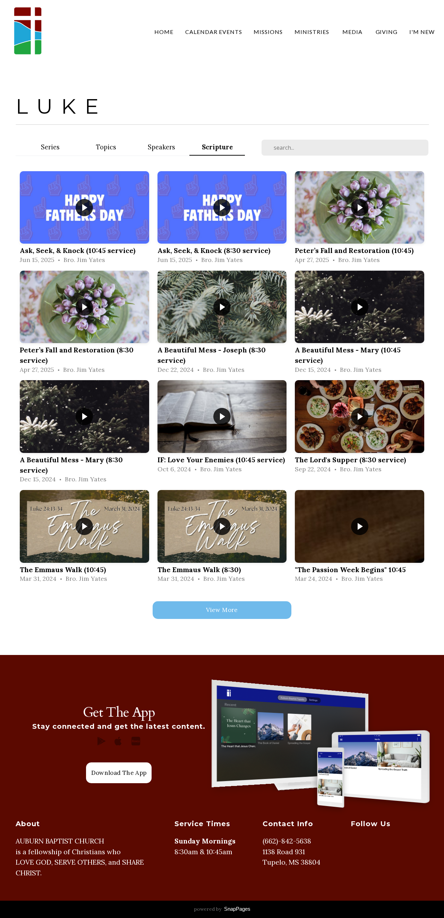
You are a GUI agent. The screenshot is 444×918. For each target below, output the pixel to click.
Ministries (312, 31)
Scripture (217, 147)
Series (50, 147)
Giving (387, 31)
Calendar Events (213, 31)
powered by (222, 909)
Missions (268, 31)
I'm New (422, 31)
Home (163, 31)
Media (353, 31)
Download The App (118, 773)
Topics (106, 147)
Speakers (161, 147)
